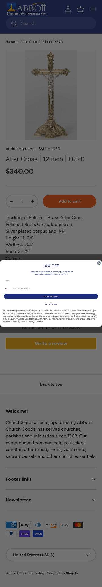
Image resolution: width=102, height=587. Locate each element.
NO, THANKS (51, 304)
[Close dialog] (99, 263)
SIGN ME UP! (51, 296)
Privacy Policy (27, 321)
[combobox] (7, 288)
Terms (40, 321)
